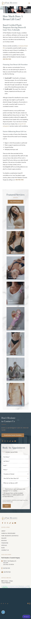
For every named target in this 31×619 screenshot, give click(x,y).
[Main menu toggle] (29, 3)
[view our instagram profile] (5, 441)
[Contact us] (28, 603)
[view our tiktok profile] (10, 441)
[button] (15, 202)
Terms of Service (7, 501)
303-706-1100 (7, 59)
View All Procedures (15, 202)
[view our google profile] (13, 441)
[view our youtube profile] (15, 441)
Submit (6, 506)
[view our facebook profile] (2, 441)
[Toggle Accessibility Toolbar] (3, 612)
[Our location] (30, 603)
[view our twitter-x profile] (7, 441)
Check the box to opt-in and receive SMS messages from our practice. (14, 490)
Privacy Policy (25, 500)
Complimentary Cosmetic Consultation (13, 435)
